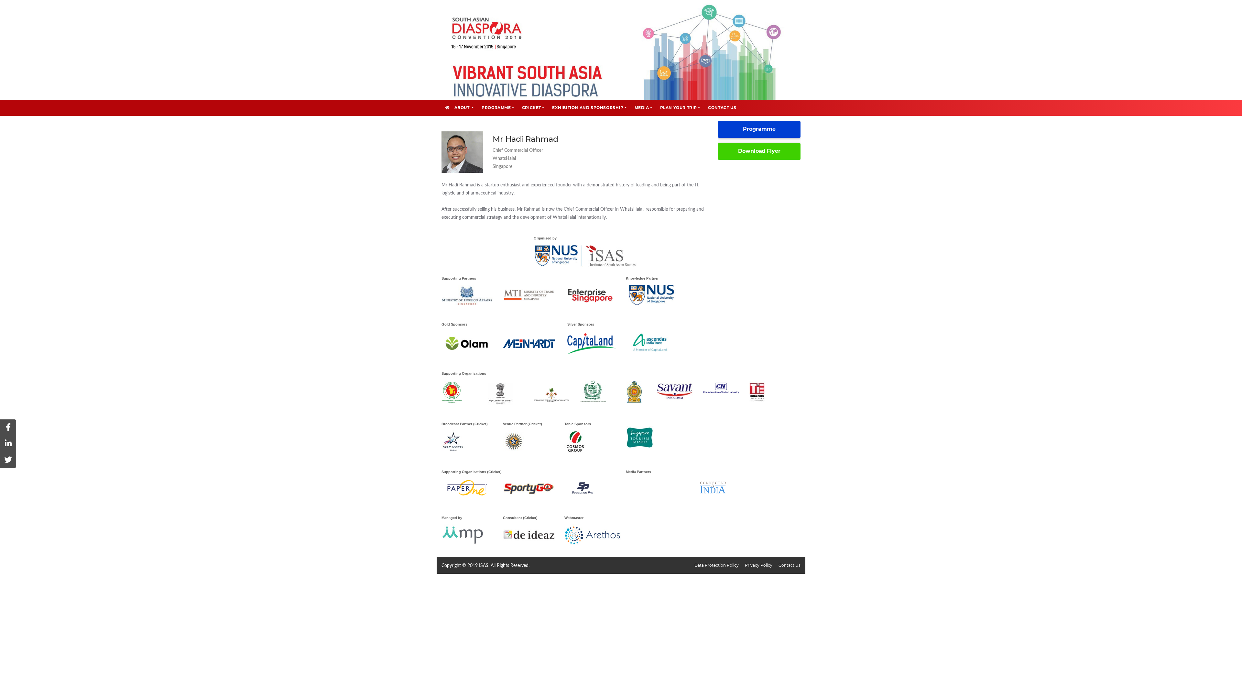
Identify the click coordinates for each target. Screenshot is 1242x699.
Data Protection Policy (717, 565)
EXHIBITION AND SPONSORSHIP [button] (588, 107)
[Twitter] (8, 460)
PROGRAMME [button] (496, 107)
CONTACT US (722, 107)
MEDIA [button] (642, 107)
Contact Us (790, 565)
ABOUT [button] (462, 107)
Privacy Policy (759, 565)
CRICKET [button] (531, 107)
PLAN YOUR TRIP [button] (678, 107)
